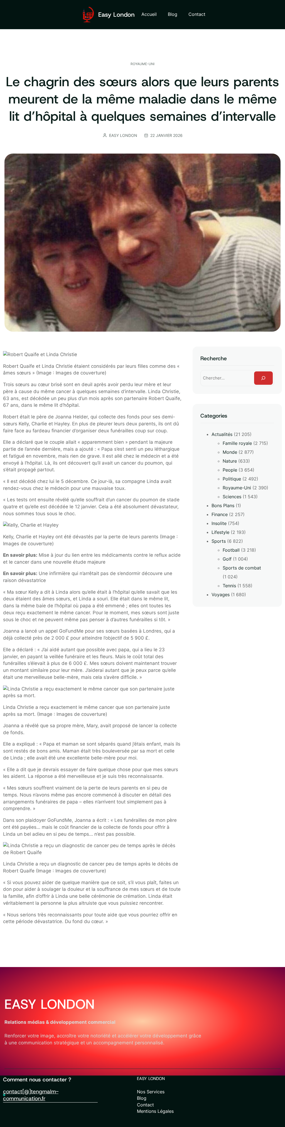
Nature (230, 461)
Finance (220, 514)
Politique (232, 479)
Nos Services (150, 1091)
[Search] (263, 378)
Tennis (229, 585)
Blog (141, 1098)
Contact (145, 1105)
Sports (219, 541)
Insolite (219, 523)
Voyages (221, 594)
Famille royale (237, 443)
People (230, 470)
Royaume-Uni (142, 64)
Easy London (116, 14)
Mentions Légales (155, 1111)
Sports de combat (242, 568)
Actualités (222, 434)
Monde (230, 452)
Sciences (232, 496)
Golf (227, 559)
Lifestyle (220, 532)
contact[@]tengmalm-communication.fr (30, 1095)
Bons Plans (223, 505)
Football (231, 550)
